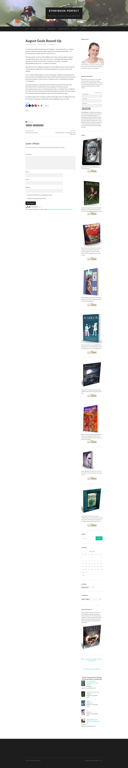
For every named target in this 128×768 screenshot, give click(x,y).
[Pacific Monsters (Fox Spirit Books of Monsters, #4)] (84, 721)
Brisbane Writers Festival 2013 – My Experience (66, 132)
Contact (83, 28)
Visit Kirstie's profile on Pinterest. (91, 669)
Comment (28, 154)
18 (87, 710)
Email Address (91, 94)
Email (27, 179)
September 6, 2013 (30, 44)
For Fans (74, 28)
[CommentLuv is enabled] (34, 207)
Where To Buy (51, 28)
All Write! (30, 122)
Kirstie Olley (42, 44)
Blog (26, 28)
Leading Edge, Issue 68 (93, 692)
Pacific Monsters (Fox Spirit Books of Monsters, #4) (93, 721)
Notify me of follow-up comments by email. (40, 195)
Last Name (84, 103)
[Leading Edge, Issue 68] (84, 694)
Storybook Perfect (64, 10)
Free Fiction (40, 28)
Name (27, 172)
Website (27, 187)
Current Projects (63, 28)
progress (29, 125)
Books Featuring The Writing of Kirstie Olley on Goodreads (92, 678)
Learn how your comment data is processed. (60, 209)
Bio (32, 28)
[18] (83, 712)
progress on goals (38, 125)
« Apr (83, 575)
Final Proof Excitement (31, 131)
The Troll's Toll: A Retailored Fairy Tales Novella (92, 683)
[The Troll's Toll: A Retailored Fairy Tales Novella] (83, 683)
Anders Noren (94, 760)
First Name (84, 98)
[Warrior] (84, 703)
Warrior (88, 701)
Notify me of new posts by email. (37, 198)
